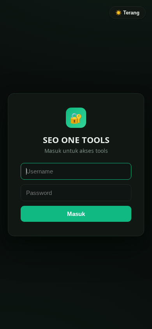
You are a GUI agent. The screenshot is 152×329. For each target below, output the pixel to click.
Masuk (76, 213)
